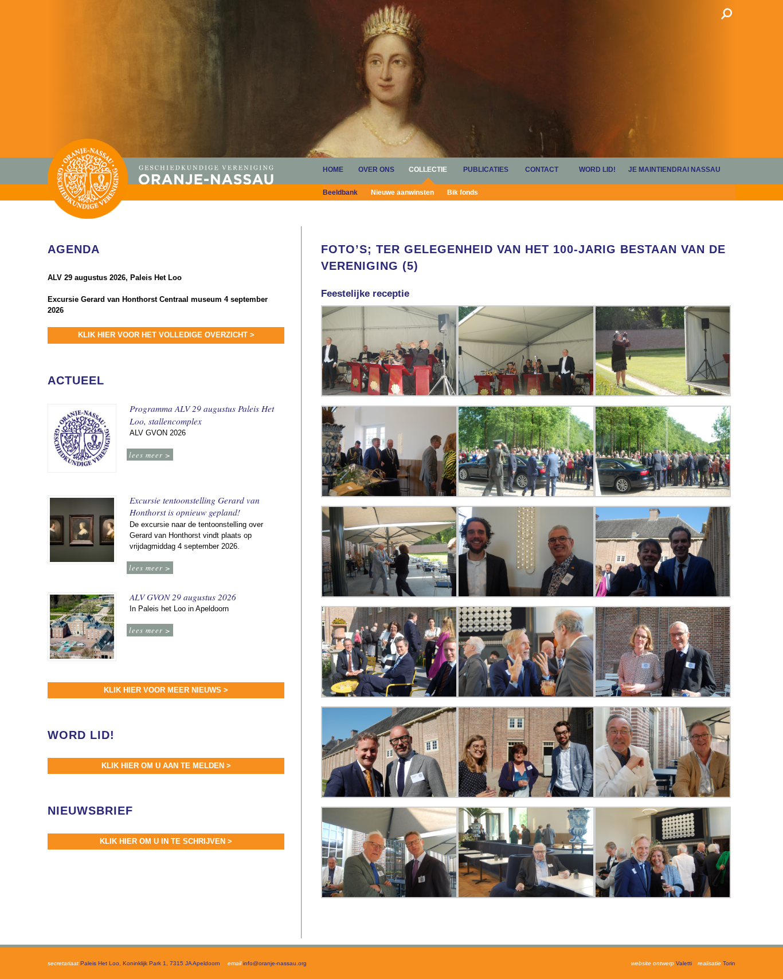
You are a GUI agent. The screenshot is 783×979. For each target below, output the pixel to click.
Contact (541, 169)
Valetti (684, 963)
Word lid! (597, 169)
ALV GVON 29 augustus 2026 (183, 597)
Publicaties (485, 169)
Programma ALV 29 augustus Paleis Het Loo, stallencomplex (202, 415)
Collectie (428, 169)
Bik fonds (462, 192)
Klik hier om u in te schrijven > (166, 841)
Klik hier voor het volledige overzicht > (166, 335)
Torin (729, 963)
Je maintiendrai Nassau (674, 169)
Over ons (376, 169)
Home (88, 178)
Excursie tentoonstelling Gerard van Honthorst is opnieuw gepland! (195, 506)
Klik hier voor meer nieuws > (166, 690)
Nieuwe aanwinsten (402, 192)
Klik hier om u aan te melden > (166, 765)
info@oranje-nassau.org (275, 963)
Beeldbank (340, 192)
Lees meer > (150, 454)
